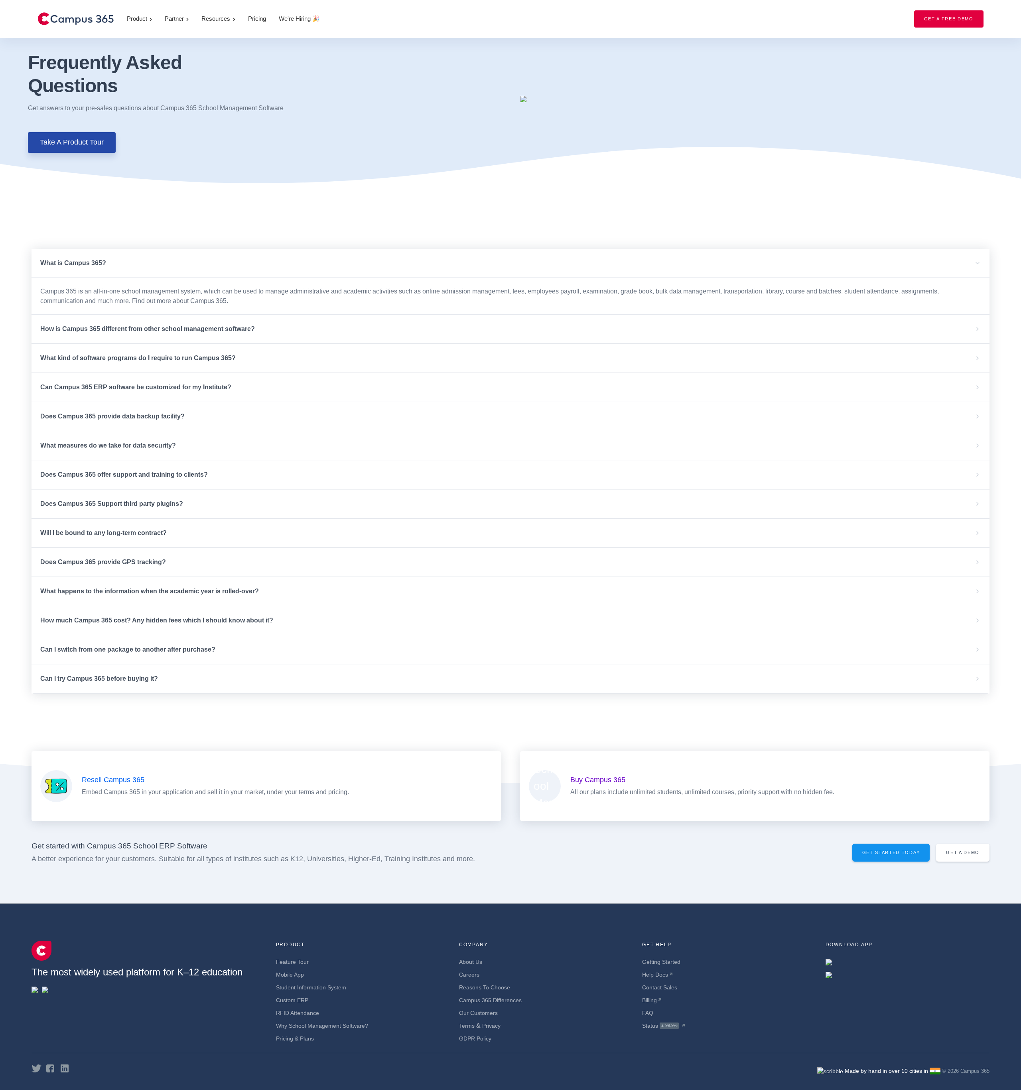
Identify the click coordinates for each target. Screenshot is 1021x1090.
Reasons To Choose (484, 987)
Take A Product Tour (72, 142)
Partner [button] (174, 18)
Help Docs (655, 974)
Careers (469, 974)
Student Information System (311, 987)
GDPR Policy (475, 1038)
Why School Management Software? (322, 1026)
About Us (470, 962)
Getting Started (661, 962)
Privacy (491, 1026)
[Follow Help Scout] (36, 1068)
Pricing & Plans (295, 1038)
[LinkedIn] (65, 1068)
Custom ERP (292, 1000)
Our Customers (478, 1013)
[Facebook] (50, 1068)
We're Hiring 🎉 (299, 18)
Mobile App (290, 974)
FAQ (647, 1013)
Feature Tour (292, 962)
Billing (649, 1000)
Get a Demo (963, 852)
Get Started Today (891, 852)
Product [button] (137, 18)
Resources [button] (215, 18)
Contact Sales (659, 987)
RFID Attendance (297, 1013)
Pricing (257, 18)
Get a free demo (949, 18)
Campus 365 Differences (490, 1000)
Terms (467, 1026)
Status (650, 1026)
